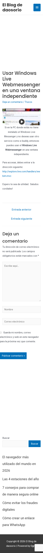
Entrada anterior (21, 209)
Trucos (28, 102)
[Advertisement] (21, 37)
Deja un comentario (12, 102)
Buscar (6, 438)
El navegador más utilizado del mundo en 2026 (19, 464)
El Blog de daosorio (12, 7)
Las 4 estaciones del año (20, 479)
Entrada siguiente (21, 218)
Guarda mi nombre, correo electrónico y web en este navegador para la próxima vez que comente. (19, 337)
